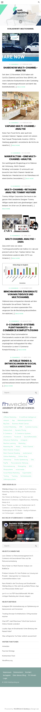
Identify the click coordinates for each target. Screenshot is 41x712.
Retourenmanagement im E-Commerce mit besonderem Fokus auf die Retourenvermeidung (18, 558)
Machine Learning (9, 443)
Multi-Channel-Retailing (11, 453)
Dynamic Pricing (20, 430)
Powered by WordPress (13, 709)
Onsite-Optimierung (21, 460)
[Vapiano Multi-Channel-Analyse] (20, 106)
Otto (32, 460)
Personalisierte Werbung (19, 463)
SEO (30, 466)
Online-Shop (22, 456)
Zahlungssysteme (9, 479)
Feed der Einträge (8, 651)
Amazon (6, 420)
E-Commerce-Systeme (23, 433)
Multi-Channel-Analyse (11, 450)
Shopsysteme (8, 469)
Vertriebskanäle (25, 476)
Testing (6, 476)
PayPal (5, 463)
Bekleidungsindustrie (25, 420)
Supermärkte (26, 473)
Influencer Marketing (10, 440)
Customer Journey (31, 427)
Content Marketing (9, 427)
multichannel (27, 453)
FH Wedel (32, 675)
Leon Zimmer (6, 556)
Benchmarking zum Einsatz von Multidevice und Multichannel (20, 294)
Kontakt (28, 672)
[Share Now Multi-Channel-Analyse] (20, 47)
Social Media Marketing (11, 473)
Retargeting (22, 466)
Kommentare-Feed (8, 656)
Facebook (17, 437)
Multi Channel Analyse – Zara (20, 240)
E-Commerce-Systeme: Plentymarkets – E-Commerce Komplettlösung (20, 327)
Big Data (6, 424)
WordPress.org (7, 660)
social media (20, 469)
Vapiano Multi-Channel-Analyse (20, 127)
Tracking (14, 476)
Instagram (7, 675)
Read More (21, 87)
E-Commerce (14, 64)
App (13, 420)
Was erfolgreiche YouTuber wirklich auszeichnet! (19, 636)
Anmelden (5, 646)
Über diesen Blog (19, 675)
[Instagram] (20, 21)
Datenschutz (7, 430)
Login (5, 678)
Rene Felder (6, 566)
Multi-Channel (28, 447)
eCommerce (7, 437)
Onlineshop (7, 460)
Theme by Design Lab (31, 709)
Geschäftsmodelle (30, 437)
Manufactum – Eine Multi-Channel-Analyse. (20, 158)
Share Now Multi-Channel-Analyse (20, 69)
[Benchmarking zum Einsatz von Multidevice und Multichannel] (20, 274)
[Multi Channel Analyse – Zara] (20, 223)
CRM (20, 427)
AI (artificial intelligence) (27, 417)
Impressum (7, 672)
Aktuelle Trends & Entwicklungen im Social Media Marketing (20, 363)
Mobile (18, 447)
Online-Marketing (9, 456)
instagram (24, 440)
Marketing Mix (8, 447)
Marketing (21, 443)
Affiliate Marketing (9, 417)
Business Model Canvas (20, 424)
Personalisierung (9, 466)
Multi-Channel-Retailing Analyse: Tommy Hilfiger (20, 191)
